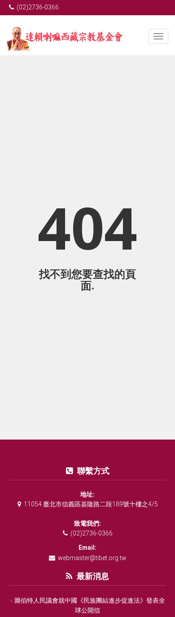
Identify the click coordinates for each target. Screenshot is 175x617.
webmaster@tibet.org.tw (92, 557)
